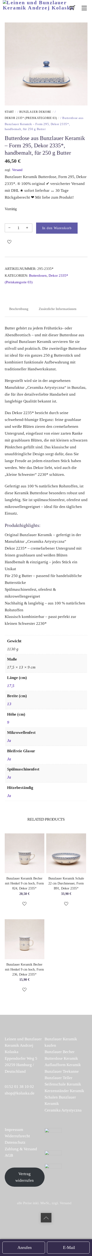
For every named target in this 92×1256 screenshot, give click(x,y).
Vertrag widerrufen (24, 1177)
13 (9, 704)
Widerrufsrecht (17, 1136)
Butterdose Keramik (61, 1058)
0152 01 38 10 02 (19, 1086)
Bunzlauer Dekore (35, 112)
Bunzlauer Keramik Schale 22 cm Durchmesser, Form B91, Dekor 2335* (66, 883)
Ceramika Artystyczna (63, 1110)
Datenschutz (15, 1142)
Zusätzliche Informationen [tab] (57, 309)
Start (9, 112)
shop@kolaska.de (19, 1093)
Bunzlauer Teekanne (62, 1071)
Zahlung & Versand (21, 1149)
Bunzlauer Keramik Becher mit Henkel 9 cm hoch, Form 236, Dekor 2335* (24, 969)
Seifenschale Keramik (63, 1084)
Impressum (14, 1129)
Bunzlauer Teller (58, 1078)
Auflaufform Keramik (63, 1065)
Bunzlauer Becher (60, 1052)
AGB (9, 1155)
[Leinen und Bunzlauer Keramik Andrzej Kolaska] (46, 5)
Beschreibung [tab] (18, 309)
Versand (17, 170)
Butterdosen (38, 275)
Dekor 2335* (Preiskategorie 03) (31, 118)
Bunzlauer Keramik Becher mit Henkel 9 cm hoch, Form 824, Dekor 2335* (24, 883)
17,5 (10, 685)
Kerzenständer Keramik (64, 1091)
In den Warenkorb (57, 228)
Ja (9, 740)
